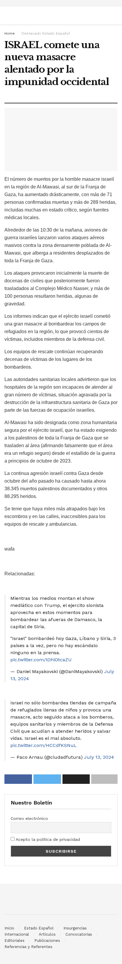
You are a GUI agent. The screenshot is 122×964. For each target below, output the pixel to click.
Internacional (16, 934)
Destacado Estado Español (46, 33)
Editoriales (14, 940)
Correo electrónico (29, 818)
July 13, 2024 (99, 757)
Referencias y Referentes (28, 947)
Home (9, 33)
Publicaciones (47, 940)
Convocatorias (78, 934)
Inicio (9, 928)
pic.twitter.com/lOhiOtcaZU (41, 659)
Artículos (47, 934)
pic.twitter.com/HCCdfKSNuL (43, 745)
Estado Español (39, 928)
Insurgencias (75, 928)
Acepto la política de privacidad (47, 839)
